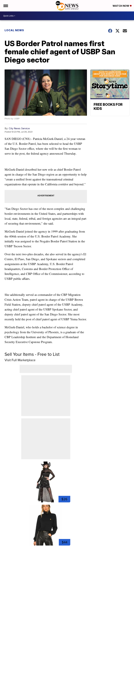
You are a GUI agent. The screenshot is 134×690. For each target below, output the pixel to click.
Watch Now (121, 5)
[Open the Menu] (5, 5)
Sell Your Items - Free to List (32, 354)
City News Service (19, 128)
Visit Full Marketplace (20, 360)
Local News (14, 30)
